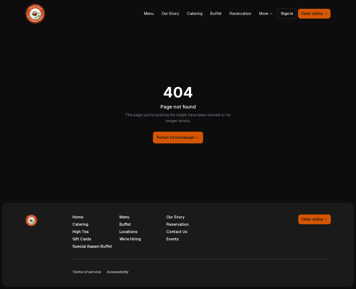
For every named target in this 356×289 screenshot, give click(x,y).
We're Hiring (130, 239)
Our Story (170, 13)
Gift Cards (81, 239)
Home (77, 217)
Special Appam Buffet (92, 246)
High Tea (80, 231)
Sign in (287, 13)
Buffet (216, 13)
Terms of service (86, 272)
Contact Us (176, 231)
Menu (149, 13)
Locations (128, 231)
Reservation (240, 13)
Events (172, 239)
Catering (194, 13)
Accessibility (118, 272)
